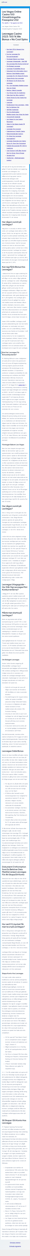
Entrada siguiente (15, 1246)
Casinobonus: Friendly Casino (16, 131)
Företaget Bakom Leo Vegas (15, 59)
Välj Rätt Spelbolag (12, 109)
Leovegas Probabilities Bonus (16, 68)
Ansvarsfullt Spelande (13, 117)
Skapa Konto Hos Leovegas (15, 78)
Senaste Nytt (11, 155)
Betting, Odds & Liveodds (14, 90)
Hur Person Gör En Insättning (16, 93)
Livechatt (9, 102)
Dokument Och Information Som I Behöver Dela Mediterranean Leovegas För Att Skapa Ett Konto (17, 73)
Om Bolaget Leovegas (13, 66)
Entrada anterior (15, 1242)
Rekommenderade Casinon (15, 134)
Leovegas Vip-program (14, 129)
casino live (21, 385)
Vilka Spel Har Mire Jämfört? (16, 95)
